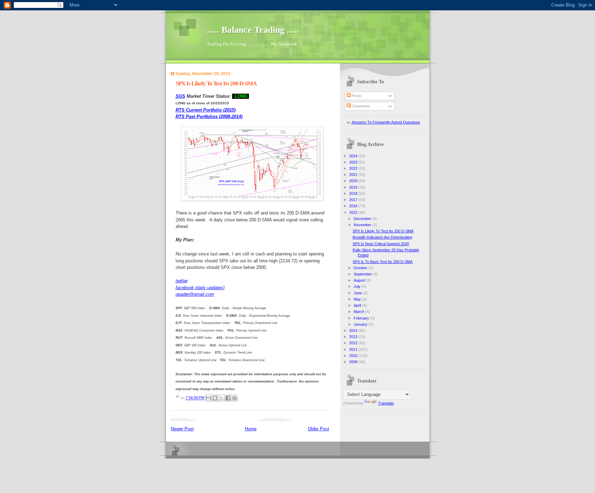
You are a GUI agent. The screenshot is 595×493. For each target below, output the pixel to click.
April (358, 305)
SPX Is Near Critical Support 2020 (381, 244)
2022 (353, 168)
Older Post (318, 428)
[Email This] (208, 398)
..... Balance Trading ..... (253, 30)
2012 (353, 343)
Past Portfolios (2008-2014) (209, 116)
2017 (353, 200)
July (358, 286)
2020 (353, 181)
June (358, 293)
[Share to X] (221, 398)
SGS (180, 96)
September (363, 274)
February (362, 318)
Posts (356, 96)
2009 (353, 362)
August (360, 280)
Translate (386, 403)
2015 (353, 212)
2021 (353, 174)
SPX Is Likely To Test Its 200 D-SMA (383, 231)
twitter (182, 280)
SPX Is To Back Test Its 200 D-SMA (383, 262)
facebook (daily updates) (200, 287)
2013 (353, 337)
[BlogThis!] (214, 398)
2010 (353, 356)
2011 (353, 349)
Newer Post (182, 428)
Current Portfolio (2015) (206, 110)
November (363, 225)
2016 (353, 206)
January (361, 324)
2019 (353, 187)
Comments (360, 106)
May (358, 299)
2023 (353, 162)
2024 (353, 156)
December (363, 219)
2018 (353, 193)
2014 (353, 330)
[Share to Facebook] (228, 398)
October (361, 268)
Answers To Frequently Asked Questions (386, 122)
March (359, 312)
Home (251, 428)
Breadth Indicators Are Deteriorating (382, 237)
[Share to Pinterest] (234, 398)
